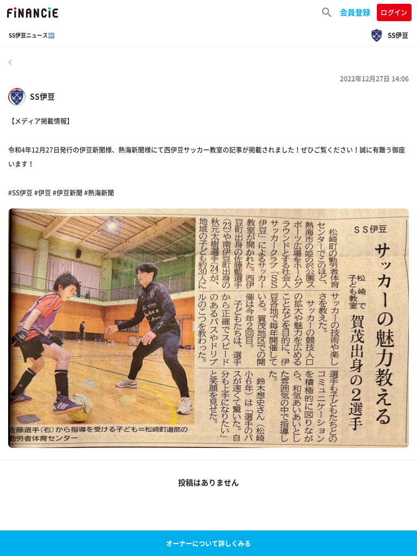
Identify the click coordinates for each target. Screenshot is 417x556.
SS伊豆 (42, 96)
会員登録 (355, 12)
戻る (10, 62)
